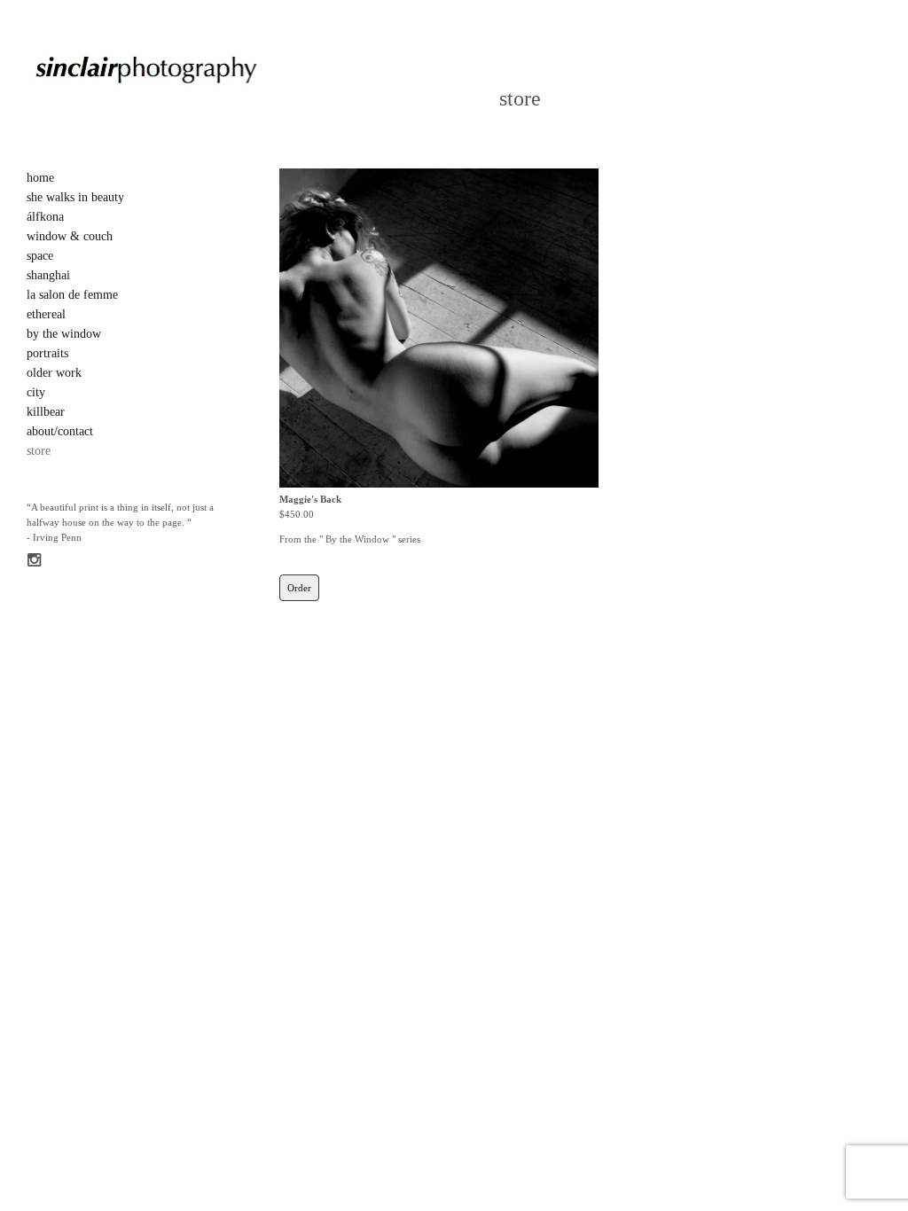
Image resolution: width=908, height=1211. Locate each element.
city (36, 392)
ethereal (46, 314)
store (39, 450)
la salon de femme (72, 294)
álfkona (45, 216)
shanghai (48, 275)
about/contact (60, 431)
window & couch (70, 236)
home (40, 177)
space (40, 255)
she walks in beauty (75, 197)
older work (54, 372)
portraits (47, 353)
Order (299, 587)
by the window (64, 333)
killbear (46, 411)
